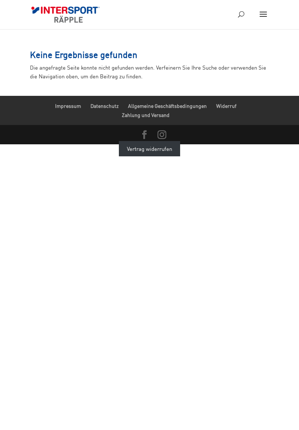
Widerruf (226, 106)
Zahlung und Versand (146, 115)
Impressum (68, 106)
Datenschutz (104, 106)
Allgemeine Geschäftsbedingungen (167, 106)
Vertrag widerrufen (149, 148)
